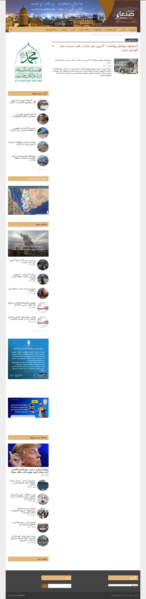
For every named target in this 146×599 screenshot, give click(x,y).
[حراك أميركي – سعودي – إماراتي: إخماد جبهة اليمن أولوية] (43, 279)
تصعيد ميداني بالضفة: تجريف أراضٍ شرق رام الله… (22, 143)
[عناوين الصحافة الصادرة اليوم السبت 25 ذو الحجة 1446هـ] (43, 322)
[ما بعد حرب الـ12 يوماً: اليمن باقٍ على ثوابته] (43, 265)
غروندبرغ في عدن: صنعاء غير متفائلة (22, 290)
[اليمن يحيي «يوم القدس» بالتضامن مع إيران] (43, 527)
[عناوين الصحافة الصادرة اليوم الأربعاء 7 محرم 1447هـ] (43, 307)
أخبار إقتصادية (110, 29)
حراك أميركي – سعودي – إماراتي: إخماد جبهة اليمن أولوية (24, 276)
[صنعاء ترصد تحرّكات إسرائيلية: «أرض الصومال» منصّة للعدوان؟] (43, 513)
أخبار (123, 29)
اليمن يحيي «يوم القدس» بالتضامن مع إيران (24, 523)
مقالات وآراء (84, 29)
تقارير (73, 29)
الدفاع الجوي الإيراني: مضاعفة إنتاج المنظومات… (23, 115)
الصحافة (97, 29)
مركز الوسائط (52, 29)
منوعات (64, 29)
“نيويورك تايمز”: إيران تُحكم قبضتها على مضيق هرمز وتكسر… (23, 483)
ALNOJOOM (21, 595)
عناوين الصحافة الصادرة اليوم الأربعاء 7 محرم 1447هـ (22, 304)
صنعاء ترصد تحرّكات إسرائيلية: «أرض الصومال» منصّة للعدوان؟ (23, 510)
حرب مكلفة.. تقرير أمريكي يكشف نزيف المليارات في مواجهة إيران (23, 496)
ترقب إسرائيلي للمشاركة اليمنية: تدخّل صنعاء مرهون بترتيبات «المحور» (23, 538)
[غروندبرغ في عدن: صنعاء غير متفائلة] (43, 293)
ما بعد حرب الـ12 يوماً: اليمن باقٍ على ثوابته (22, 261)
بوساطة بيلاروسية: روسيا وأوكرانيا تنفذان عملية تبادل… (24, 158)
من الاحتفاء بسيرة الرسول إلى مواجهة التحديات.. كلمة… (22, 101)
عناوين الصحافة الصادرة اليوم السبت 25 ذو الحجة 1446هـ (22, 318)
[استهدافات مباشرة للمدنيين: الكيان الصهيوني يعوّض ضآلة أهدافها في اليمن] (28, 243)
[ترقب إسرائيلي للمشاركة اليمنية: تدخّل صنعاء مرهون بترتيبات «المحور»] (43, 541)
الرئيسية (132, 29)
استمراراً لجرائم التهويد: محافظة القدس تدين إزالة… (22, 129)
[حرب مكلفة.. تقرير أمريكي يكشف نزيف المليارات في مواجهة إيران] (43, 499)
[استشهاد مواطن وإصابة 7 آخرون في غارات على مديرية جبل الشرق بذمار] (126, 66)
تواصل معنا (42, 559)
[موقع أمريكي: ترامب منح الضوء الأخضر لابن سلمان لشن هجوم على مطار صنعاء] (28, 455)
